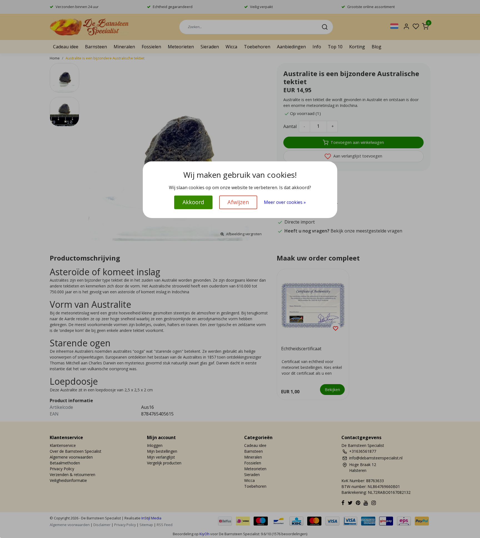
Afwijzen (238, 202)
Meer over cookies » (285, 202)
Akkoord (193, 202)
